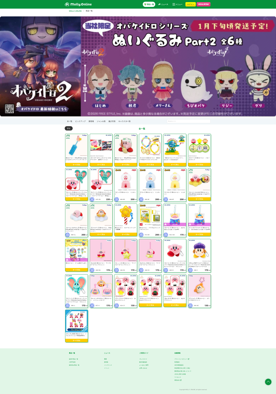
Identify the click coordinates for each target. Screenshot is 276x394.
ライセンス (177, 377)
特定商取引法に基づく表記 (182, 368)
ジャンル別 (101, 121)
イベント (106, 368)
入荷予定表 (72, 362)
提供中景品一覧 (73, 359)
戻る (68, 128)
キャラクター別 (124, 121)
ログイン (190, 4)
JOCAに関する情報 (180, 374)
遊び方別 (111, 121)
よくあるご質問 (143, 365)
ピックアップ (80, 121)
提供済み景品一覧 (74, 365)
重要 (105, 359)
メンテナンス (108, 365)
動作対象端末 (143, 362)
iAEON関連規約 (178, 365)
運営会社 (177, 380)
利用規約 (177, 362)
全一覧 (69, 121)
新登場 (91, 121)
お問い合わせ (143, 368)
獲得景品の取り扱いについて (182, 371)
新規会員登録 (203, 4)
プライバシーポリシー (181, 359)
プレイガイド (143, 359)
